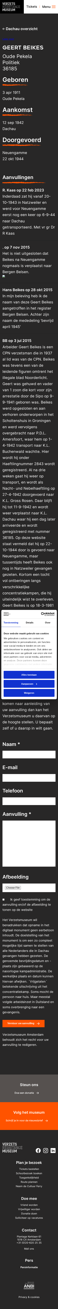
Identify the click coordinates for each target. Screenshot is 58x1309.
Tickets (31, 6)
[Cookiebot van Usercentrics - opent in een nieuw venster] (41, 614)
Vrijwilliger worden (29, 1209)
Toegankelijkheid (29, 1177)
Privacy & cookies (29, 1297)
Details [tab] (29, 622)
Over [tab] (47, 622)
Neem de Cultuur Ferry (29, 1186)
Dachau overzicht (21, 29)
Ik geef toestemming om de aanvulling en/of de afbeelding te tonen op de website (26, 905)
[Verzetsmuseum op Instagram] (45, 1150)
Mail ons (29, 1248)
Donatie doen (29, 1213)
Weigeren (29, 692)
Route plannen (29, 1181)
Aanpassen (27, 684)
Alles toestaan (29, 674)
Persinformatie (29, 1267)
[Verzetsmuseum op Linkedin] (52, 1150)
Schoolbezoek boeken (29, 1173)
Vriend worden (29, 1204)
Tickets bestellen (29, 1168)
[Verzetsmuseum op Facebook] (37, 1150)
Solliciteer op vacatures (29, 1217)
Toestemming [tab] (11, 622)
